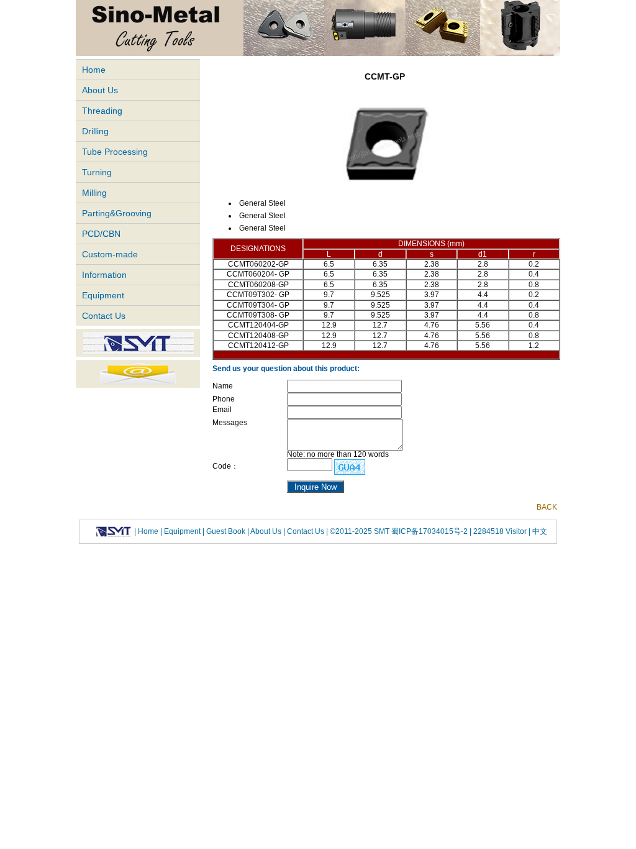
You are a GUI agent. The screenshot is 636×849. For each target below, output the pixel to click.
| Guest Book (224, 531)
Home (94, 70)
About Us (100, 90)
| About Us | (266, 531)
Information (104, 275)
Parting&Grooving (117, 213)
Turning (97, 172)
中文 (538, 531)
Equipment (103, 295)
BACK (547, 507)
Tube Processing (115, 152)
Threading (102, 111)
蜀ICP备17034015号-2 (430, 531)
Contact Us (103, 316)
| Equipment (181, 531)
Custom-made (110, 254)
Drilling (95, 131)
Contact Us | (306, 531)
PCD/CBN (101, 234)
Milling (94, 193)
